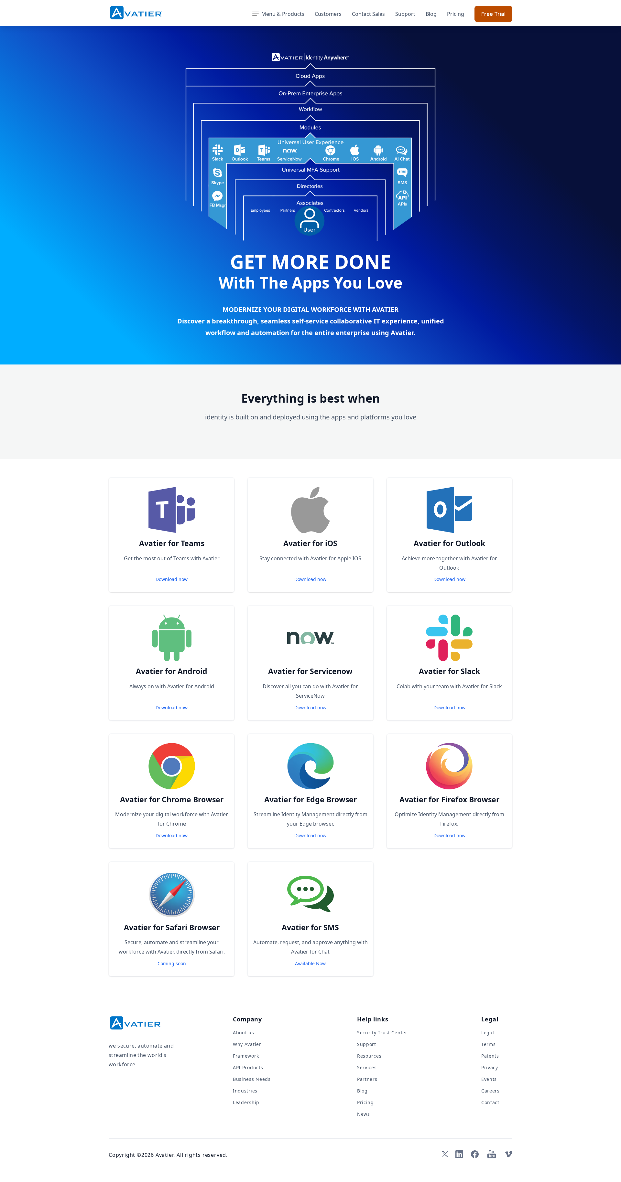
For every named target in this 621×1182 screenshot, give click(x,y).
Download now (172, 579)
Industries (245, 1091)
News (363, 1114)
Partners (367, 1079)
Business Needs (252, 1079)
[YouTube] (491, 1154)
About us (243, 1032)
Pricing (455, 13)
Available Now (310, 963)
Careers (490, 1091)
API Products (248, 1067)
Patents (490, 1056)
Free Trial (493, 14)
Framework (246, 1056)
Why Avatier (247, 1044)
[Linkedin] (459, 1154)
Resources (369, 1056)
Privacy (489, 1067)
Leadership (246, 1102)
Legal (487, 1032)
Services (367, 1067)
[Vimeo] (508, 1154)
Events (489, 1079)
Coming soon (172, 963)
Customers (328, 13)
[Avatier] (136, 13)
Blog (431, 13)
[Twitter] (444, 1154)
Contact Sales (368, 13)
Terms (488, 1044)
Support (405, 13)
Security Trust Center (382, 1032)
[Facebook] (475, 1154)
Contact (490, 1102)
